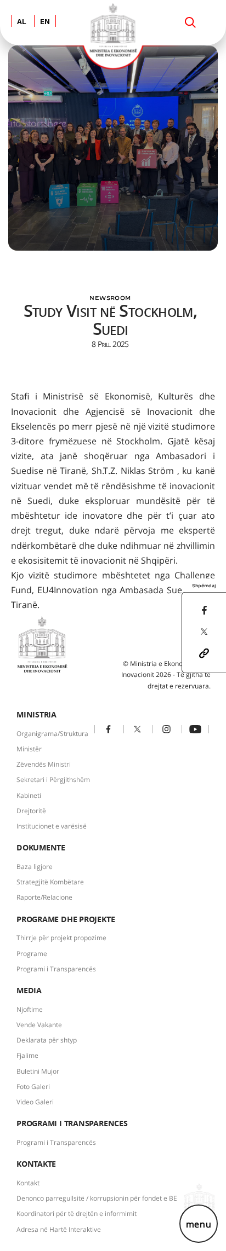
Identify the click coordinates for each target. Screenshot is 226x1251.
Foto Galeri (33, 1086)
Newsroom (110, 297)
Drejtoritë (31, 810)
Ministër (29, 749)
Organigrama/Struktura (52, 733)
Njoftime (29, 1009)
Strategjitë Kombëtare (50, 882)
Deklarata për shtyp (46, 1040)
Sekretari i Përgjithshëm (53, 779)
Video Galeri (35, 1102)
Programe (31, 953)
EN (45, 22)
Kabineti (28, 795)
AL (21, 22)
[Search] (190, 22)
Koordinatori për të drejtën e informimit (76, 1213)
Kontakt (27, 1183)
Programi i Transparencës (56, 969)
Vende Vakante (39, 1024)
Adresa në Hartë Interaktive (58, 1229)
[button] (204, 652)
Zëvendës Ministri (43, 764)
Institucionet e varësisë (51, 826)
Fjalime (27, 1055)
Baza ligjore (34, 866)
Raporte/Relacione (44, 897)
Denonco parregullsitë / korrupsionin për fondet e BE (96, 1198)
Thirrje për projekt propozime (61, 937)
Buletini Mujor (37, 1071)
